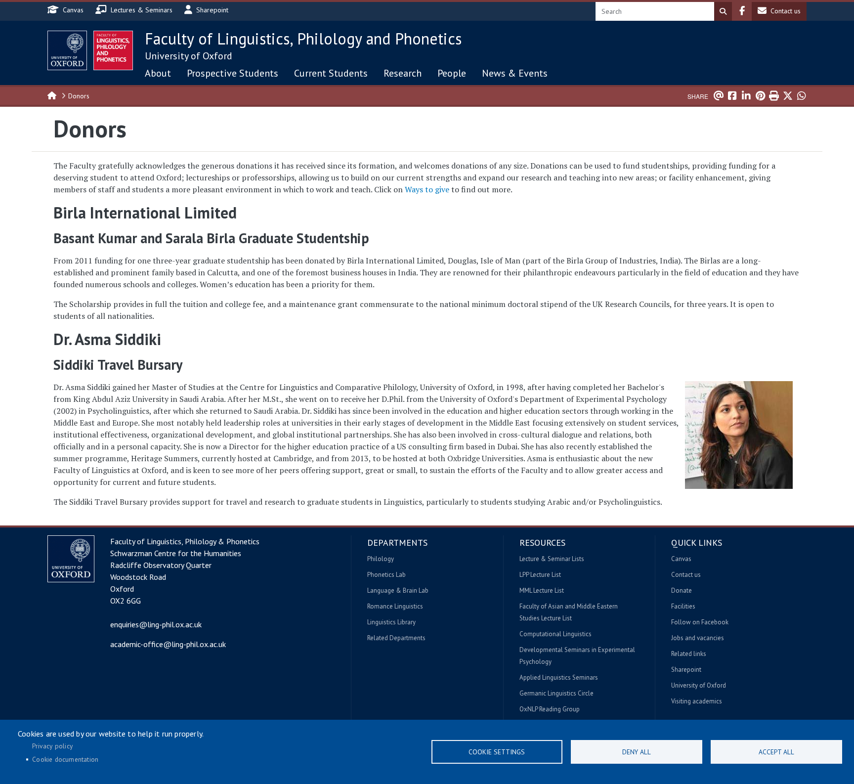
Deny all (636, 751)
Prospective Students (232, 73)
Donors (78, 95)
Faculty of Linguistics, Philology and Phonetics (303, 38)
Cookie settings (497, 751)
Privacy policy (52, 745)
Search (723, 11)
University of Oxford (188, 55)
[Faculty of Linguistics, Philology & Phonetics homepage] (113, 50)
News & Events (515, 73)
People (451, 73)
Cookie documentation (65, 759)
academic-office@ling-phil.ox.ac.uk (168, 644)
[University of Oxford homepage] (67, 50)
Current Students (331, 73)
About (158, 73)
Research (403, 73)
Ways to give (427, 189)
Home (52, 94)
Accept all (776, 751)
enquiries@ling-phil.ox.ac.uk (156, 624)
